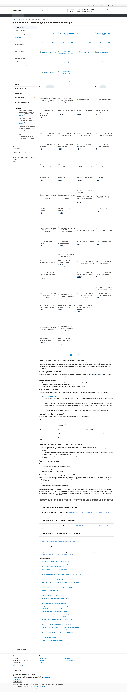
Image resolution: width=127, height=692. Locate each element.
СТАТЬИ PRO (66, 15)
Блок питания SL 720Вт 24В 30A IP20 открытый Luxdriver (62, 528)
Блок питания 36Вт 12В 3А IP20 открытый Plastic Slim (103, 145)
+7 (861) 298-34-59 (88, 9)
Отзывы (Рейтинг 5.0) (25, 4)
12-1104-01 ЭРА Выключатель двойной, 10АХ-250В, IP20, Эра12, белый (57, 614)
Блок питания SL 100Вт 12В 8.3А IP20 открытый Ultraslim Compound (85, 198)
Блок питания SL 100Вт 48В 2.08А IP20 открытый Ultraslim (85, 273)
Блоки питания (18, 37)
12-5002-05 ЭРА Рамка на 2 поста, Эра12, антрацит (52, 640)
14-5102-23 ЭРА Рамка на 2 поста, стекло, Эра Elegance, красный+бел (56, 608)
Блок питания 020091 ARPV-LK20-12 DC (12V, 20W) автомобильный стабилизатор (47, 113)
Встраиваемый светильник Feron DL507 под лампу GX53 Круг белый (56, 616)
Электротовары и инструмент (22, 65)
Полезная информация (70, 660)
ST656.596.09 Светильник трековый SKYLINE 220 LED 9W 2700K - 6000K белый (58, 577)
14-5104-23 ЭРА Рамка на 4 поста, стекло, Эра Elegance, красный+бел (56, 593)
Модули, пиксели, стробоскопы (22, 54)
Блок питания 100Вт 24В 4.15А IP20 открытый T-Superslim (66, 111)
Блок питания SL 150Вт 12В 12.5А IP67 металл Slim (47, 339)
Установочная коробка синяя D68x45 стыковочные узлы (54, 603)
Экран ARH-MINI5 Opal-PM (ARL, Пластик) (50, 595)
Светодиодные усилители (19, 147)
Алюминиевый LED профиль (21, 34)
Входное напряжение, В (21, 79)
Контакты (41, 662)
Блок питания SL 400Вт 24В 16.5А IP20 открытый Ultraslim (67, 541)
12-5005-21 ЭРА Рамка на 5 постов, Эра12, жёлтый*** (53, 590)
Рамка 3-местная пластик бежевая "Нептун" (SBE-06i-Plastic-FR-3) (55, 561)
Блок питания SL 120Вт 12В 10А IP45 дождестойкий (103, 273)
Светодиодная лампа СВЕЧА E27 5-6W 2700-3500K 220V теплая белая (57, 598)
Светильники (18, 41)
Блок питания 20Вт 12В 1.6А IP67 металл (47, 145)
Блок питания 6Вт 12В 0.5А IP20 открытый (65, 176)
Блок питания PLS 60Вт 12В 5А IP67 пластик (104, 176)
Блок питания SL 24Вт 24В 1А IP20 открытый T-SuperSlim (52, 515)
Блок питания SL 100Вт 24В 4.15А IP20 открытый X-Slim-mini (47, 274)
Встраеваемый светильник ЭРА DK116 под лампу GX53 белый (55, 569)
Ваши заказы (68, 658)
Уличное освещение (19, 51)
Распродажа (41, 664)
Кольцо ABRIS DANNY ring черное (49, 571)
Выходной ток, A (19, 97)
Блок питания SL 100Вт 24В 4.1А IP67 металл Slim (65, 261)
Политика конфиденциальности (41, 686)
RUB (17, 4)
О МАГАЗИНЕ (52, 15)
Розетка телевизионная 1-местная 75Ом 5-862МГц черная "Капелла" (56, 579)
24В (98, 374)
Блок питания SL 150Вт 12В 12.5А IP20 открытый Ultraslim (104, 294)
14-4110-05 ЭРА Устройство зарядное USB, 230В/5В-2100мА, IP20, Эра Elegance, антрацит (61, 627)
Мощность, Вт (19, 93)
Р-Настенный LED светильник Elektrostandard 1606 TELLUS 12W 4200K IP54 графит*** (59, 587)
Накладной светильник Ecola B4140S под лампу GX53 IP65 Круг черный (57, 606)
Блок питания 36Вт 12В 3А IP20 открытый (84, 145)
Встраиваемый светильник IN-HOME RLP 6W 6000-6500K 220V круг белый (57, 635)
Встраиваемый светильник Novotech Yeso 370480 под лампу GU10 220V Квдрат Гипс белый (61, 574)
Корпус (17, 84)
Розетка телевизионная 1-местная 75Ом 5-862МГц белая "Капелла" (56, 611)
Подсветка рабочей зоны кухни (21, 152)
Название (49, 86)
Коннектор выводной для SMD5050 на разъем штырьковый (54, 600)
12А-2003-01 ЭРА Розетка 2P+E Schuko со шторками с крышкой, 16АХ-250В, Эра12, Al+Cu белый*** (62, 622)
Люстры (17, 61)
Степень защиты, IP (20, 88)
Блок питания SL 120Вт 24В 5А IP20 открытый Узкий (66, 306)
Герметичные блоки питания (50, 401)
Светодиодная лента (20, 30)
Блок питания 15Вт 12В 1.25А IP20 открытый (104, 111)
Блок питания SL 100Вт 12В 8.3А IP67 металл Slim (103, 207)
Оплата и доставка (43, 658)
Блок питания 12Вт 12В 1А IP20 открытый (84, 111)
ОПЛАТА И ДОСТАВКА (43, 15)
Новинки (41, 666)
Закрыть (112, 1)
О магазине (41, 660)
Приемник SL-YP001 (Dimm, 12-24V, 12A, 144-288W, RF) (53, 566)
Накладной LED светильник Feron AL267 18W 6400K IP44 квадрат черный (57, 624)
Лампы (16, 47)
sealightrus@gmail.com (87, 11)
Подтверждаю (18, 681)
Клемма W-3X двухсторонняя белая (49, 585)
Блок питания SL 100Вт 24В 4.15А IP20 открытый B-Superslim (47, 241)
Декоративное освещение (21, 58)
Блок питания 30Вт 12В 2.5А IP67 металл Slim (66, 145)
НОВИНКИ (27, 15)
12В (94, 374)
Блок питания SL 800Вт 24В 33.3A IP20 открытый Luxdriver (81, 525)
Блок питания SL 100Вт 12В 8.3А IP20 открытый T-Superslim (65, 208)
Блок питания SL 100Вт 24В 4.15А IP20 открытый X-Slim (103, 240)
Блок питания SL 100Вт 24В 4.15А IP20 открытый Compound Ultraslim (65, 241)
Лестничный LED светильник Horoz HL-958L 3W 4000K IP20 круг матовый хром (58, 632)
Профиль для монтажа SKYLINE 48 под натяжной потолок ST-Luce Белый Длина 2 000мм (60, 582)
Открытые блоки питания (49, 396)
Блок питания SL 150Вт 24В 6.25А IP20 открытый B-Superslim (65, 340)
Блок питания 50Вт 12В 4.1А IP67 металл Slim (47, 176)
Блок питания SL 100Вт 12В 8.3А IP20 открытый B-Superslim (47, 208)
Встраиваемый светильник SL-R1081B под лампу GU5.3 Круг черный (56, 643)
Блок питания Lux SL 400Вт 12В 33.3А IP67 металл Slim (84, 176)
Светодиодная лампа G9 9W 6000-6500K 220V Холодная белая (55, 629)
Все (102, 86)
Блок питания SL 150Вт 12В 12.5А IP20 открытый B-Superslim (84, 307)
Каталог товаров (19, 27)
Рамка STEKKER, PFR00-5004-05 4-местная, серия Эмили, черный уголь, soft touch (59, 637)
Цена (16, 72)
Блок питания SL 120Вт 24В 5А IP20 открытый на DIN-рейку (48, 306)
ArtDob (30, 689)
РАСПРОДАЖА (34, 15)
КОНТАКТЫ (59, 15)
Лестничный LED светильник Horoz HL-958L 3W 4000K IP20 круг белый (56, 564)
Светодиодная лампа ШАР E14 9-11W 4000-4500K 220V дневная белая (57, 619)
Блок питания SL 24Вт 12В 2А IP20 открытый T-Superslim (97, 512)
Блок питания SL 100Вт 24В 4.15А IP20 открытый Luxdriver (85, 240)
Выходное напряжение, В (22, 102)
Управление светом (19, 44)
